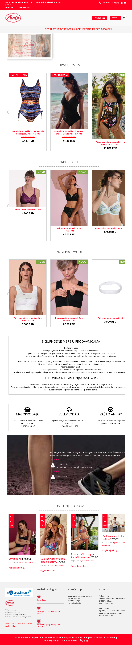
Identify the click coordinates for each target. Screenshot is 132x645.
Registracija (107, 2)
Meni (98, 17)
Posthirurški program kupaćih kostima (83, 556)
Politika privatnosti (12, 612)
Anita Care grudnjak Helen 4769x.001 (69, 229)
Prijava (116, 3)
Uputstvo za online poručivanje (80, 596)
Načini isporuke (74, 598)
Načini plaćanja (74, 600)
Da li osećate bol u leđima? (113, 537)
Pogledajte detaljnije (28, 99)
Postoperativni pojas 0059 (110, 318)
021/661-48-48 (25, 7)
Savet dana (15, 558)
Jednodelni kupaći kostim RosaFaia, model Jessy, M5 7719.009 (27, 132)
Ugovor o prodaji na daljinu (16, 614)
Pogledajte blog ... (17, 567)
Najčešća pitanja (74, 603)
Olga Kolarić (23, 562)
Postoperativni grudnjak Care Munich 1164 (28, 319)
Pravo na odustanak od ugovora (18, 617)
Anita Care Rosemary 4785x (28, 209)
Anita (31, 562)
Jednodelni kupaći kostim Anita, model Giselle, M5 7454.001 (69, 132)
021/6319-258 (110, 603)
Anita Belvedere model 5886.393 (110, 228)
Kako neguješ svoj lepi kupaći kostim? (52, 560)
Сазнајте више (69, 641)
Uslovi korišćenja (12, 610)
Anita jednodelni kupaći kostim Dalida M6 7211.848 (110, 143)
